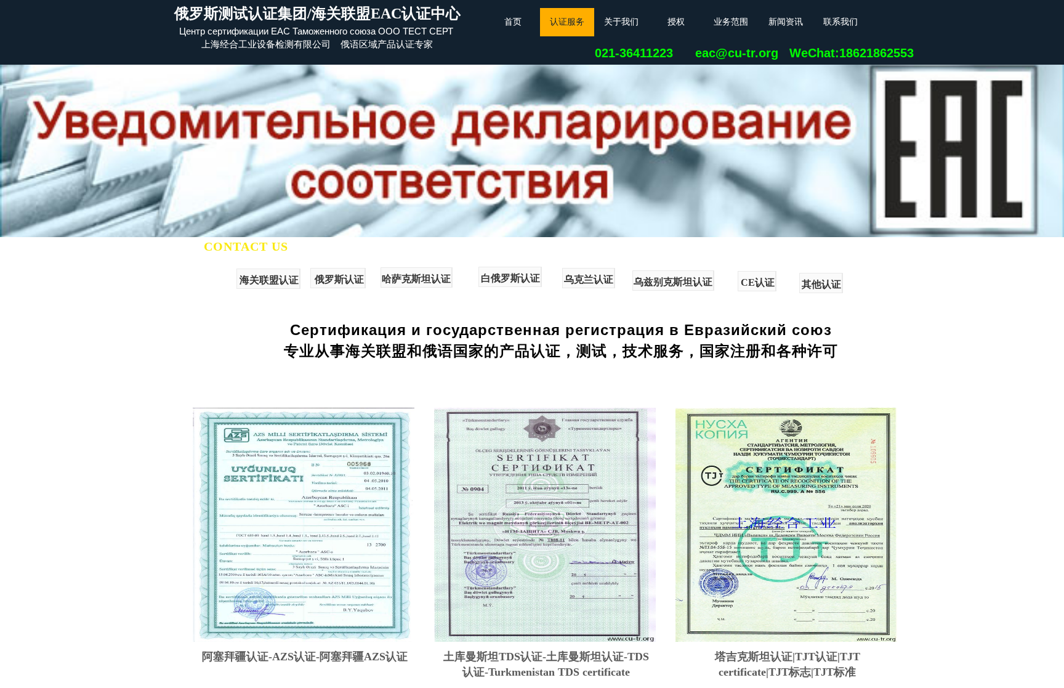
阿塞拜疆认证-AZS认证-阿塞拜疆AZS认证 (305, 656)
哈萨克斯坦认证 (416, 278)
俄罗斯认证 (339, 279)
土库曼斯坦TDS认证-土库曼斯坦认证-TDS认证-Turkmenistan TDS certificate (546, 664)
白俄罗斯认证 (510, 278)
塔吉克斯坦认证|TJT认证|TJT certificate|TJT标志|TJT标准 (787, 664)
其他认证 (821, 284)
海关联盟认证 (269, 280)
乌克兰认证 (588, 279)
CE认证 (758, 282)
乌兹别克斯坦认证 (673, 282)
